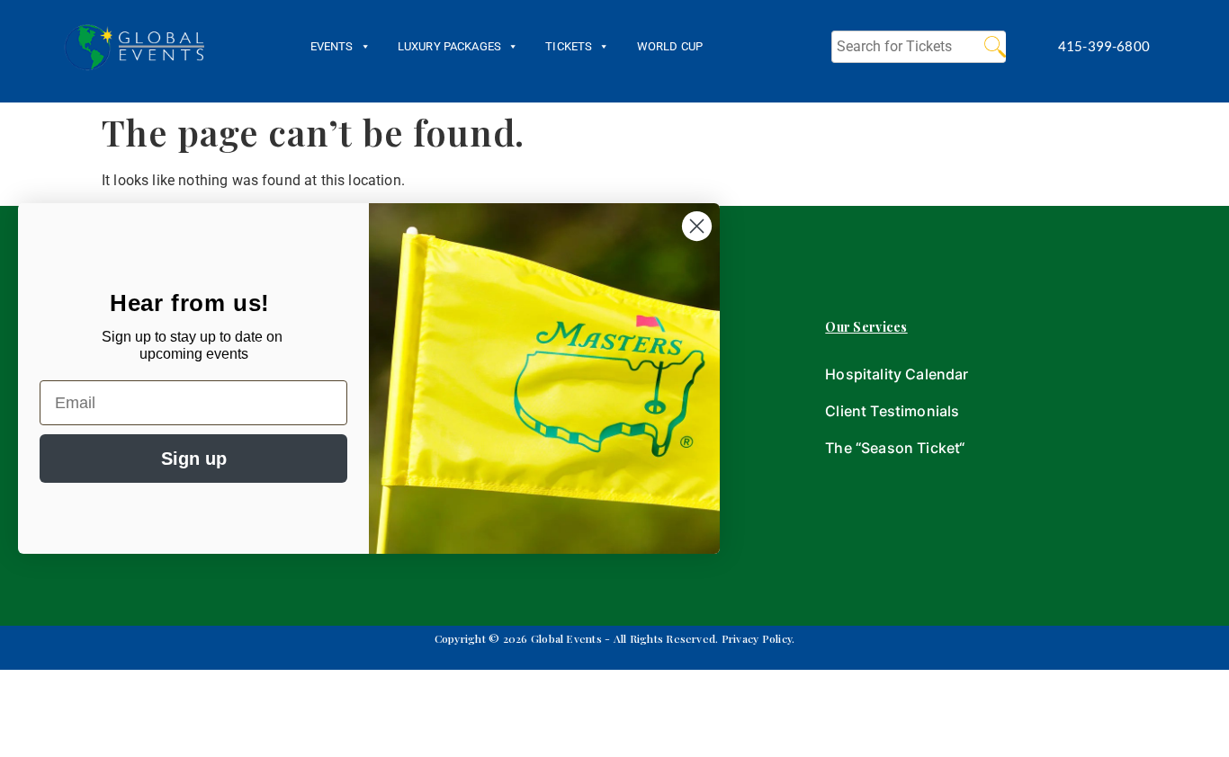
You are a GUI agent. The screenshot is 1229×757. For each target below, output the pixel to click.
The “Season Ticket (892, 448)
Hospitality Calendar (896, 374)
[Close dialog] (697, 226)
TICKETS (568, 46)
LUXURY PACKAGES (449, 46)
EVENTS (332, 46)
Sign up (194, 458)
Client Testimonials (892, 411)
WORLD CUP (670, 46)
